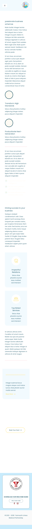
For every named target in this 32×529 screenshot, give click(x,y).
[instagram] (17, 503)
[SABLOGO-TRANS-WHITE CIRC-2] (25, 1)
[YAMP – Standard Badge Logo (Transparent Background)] (16, 478)
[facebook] (14, 503)
